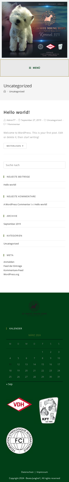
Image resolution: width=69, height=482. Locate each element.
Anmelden (9, 261)
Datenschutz (27, 471)
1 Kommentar (13, 124)
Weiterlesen (14, 146)
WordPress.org (11, 274)
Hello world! (17, 112)
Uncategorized (54, 120)
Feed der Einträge (13, 266)
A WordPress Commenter (17, 204)
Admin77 (11, 120)
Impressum (42, 471)
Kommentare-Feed (13, 270)
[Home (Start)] (5, 91)
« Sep (9, 384)
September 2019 (12, 223)
